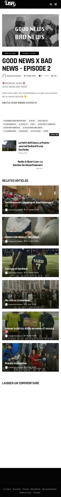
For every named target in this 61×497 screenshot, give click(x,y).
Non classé (10, 53)
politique (36, 131)
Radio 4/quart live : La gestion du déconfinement (28, 165)
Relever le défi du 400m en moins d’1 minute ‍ (29, 328)
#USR (32, 121)
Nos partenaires (49, 489)
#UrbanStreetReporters (15, 121)
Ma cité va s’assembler (17, 300)
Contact (36, 492)
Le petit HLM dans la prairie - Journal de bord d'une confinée (34, 147)
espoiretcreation (14, 76)
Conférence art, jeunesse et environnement (29, 202)
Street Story (29, 53)
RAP (46, 131)
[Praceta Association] (30, 357)
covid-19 (24, 124)
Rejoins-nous (25, 492)
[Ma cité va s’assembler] (30, 294)
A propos (17, 489)
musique (24, 131)
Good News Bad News (33, 128)
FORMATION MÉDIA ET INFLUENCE (22, 237)
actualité (43, 121)
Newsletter (36, 489)
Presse (26, 489)
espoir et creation (47, 124)
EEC (33, 124)
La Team (7, 489)
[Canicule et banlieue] (30, 262)
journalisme (10, 131)
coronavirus (10, 124)
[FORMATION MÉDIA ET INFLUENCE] (30, 231)
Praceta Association (16, 363)
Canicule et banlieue (16, 269)
